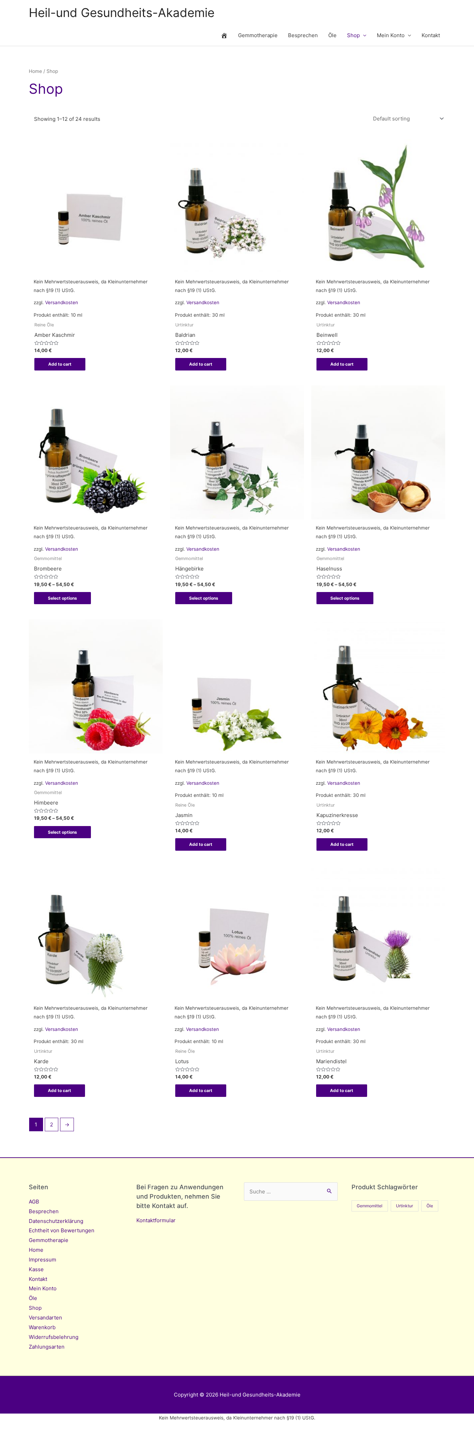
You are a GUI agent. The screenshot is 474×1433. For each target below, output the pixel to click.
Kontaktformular (156, 1220)
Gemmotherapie (258, 35)
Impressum (42, 1259)
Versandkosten (61, 302)
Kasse (36, 1269)
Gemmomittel (369, 1205)
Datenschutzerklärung (56, 1221)
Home (35, 71)
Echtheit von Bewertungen (61, 1230)
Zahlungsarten (47, 1346)
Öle (332, 35)
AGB (34, 1201)
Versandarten (45, 1317)
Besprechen (303, 35)
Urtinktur (404, 1205)
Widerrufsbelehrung (53, 1337)
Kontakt (431, 35)
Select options (62, 598)
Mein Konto (391, 35)
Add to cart (59, 364)
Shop (353, 35)
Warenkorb (42, 1327)
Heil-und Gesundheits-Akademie (121, 12)
